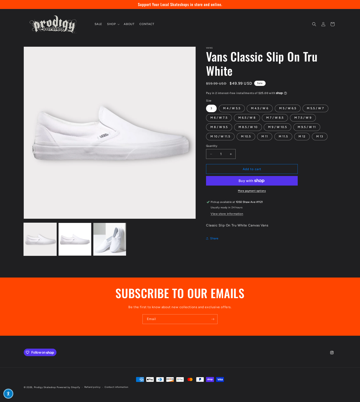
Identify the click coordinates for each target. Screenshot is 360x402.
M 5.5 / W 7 (315, 108)
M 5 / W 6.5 (287, 108)
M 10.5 (246, 136)
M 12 (302, 136)
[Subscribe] (212, 319)
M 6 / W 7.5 (219, 117)
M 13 (319, 136)
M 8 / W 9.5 (219, 127)
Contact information (116, 387)
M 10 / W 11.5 (220, 136)
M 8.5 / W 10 (248, 127)
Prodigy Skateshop (45, 387)
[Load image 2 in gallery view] (75, 239)
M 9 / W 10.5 (277, 127)
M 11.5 (283, 136)
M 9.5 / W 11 (307, 127)
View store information (227, 214)
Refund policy (92, 387)
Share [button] (214, 238)
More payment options (252, 190)
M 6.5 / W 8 (247, 117)
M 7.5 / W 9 (302, 117)
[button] (113, 24)
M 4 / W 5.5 (231, 108)
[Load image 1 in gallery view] (40, 239)
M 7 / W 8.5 (275, 117)
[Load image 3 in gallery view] (109, 239)
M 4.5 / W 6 (259, 108)
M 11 (264, 136)
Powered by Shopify (68, 387)
